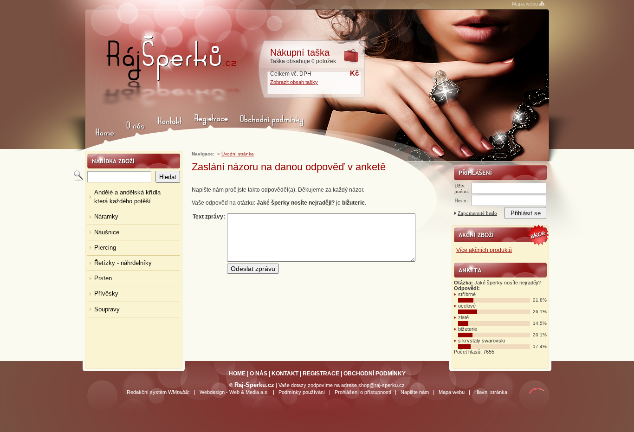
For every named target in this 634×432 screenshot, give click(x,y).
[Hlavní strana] (168, 71)
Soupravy (107, 309)
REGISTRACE (321, 373)
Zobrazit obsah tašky (294, 82)
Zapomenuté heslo (477, 213)
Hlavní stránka (490, 392)
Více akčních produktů (484, 250)
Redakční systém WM (158, 392)
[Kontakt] (168, 129)
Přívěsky (106, 293)
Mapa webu (525, 3)
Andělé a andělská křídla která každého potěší (127, 197)
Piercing (105, 247)
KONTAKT (285, 373)
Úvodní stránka (237, 153)
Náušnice (106, 232)
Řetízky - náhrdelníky (123, 262)
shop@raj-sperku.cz (381, 385)
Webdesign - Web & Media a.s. (234, 392)
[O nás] (135, 129)
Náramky (106, 216)
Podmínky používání (301, 392)
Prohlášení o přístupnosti (363, 392)
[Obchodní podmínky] (272, 129)
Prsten (103, 278)
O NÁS (258, 373)
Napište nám (415, 392)
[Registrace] (210, 129)
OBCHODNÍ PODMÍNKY (374, 373)
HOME (237, 373)
